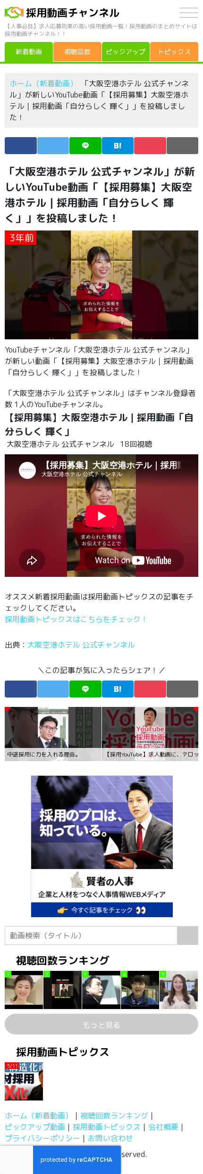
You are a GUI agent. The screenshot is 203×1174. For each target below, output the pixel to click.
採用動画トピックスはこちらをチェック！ (77, 619)
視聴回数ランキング (114, 1115)
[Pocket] (150, 145)
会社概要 (163, 1127)
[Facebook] (21, 145)
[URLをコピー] (183, 145)
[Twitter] (53, 145)
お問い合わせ (110, 1138)
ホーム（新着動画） (43, 83)
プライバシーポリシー (42, 1138)
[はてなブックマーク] (118, 145)
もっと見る (101, 1025)
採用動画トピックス (107, 1127)
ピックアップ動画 (35, 1127)
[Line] (85, 145)
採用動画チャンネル (72, 12)
